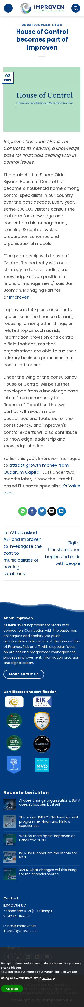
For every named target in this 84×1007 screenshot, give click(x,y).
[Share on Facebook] (32, 511)
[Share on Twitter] (42, 511)
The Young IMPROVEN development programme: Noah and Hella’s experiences (48, 821)
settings (48, 978)
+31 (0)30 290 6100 (22, 931)
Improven (19, 297)
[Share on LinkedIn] (61, 511)
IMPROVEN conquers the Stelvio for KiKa (48, 855)
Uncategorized (36, 25)
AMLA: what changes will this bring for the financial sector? (48, 872)
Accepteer (12, 989)
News (57, 25)
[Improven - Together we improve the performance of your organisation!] (42, 8)
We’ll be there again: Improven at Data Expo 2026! (47, 838)
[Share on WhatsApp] (22, 511)
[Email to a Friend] (51, 511)
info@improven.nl (21, 926)
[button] (8, 8)
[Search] (75, 8)
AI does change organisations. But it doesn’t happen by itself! (49, 803)
